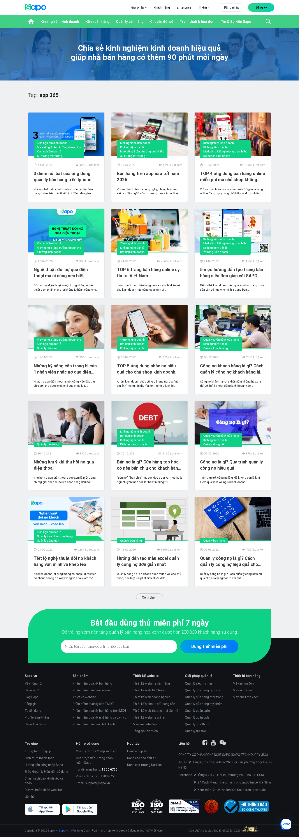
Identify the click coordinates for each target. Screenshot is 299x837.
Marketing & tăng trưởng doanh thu (59, 147)
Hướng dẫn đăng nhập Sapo (44, 765)
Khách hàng (162, 7)
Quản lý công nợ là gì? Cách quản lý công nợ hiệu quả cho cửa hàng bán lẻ (229, 561)
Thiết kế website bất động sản (154, 704)
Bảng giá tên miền (145, 731)
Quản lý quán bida (197, 717)
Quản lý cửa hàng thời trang (204, 697)
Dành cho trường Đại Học (144, 765)
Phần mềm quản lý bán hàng (92, 683)
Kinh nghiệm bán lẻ (49, 151)
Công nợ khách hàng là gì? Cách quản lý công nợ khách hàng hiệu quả (232, 369)
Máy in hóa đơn (243, 683)
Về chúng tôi (33, 683)
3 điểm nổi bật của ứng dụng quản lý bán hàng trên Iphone (62, 176)
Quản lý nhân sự (47, 348)
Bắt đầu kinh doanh (132, 252)
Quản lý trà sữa (195, 731)
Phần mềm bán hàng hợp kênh (94, 724)
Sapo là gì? (32, 690)
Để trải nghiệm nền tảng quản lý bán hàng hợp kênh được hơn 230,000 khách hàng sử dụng (149, 632)
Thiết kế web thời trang (149, 690)
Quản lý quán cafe (197, 711)
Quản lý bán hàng (48, 444)
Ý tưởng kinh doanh (49, 252)
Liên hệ (30, 797)
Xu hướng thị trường (49, 156)
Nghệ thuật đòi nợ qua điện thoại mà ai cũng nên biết (61, 272)
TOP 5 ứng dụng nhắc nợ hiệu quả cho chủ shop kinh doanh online (146, 369)
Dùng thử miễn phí (209, 646)
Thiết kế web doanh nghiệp (152, 697)
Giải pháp (138, 7)
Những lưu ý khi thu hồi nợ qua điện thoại (64, 465)
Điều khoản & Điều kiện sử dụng (46, 772)
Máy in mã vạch (243, 690)
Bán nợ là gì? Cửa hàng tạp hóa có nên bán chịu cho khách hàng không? (149, 465)
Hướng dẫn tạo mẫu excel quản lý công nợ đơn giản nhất (148, 561)
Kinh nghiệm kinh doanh (52, 143)
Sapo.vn (64, 830)
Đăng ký (261, 7)
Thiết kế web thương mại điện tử (155, 711)
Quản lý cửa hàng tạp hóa (202, 690)
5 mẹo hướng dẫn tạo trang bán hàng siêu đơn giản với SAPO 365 (231, 273)
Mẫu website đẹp (145, 724)
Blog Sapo (32, 697)
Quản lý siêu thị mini (199, 683)
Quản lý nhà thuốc (197, 724)
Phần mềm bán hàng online (92, 690)
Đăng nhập (231, 7)
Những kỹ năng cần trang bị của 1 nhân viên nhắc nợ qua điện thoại (65, 369)
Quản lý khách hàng (215, 348)
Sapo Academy (35, 724)
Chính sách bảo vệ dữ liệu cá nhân (44, 780)
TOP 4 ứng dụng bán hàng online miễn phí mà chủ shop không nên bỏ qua (232, 177)
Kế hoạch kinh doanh (216, 156)
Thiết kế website (84, 697)
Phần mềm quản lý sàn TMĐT (93, 704)
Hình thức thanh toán (39, 758)
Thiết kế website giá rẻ (149, 717)
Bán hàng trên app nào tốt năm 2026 (148, 176)
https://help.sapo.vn (102, 751)
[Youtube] (213, 743)
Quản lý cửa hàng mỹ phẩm (204, 704)
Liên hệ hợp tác (137, 751)
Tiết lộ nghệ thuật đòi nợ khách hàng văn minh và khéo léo (65, 561)
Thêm (203, 7)
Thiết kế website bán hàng (151, 683)
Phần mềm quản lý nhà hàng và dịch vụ (99, 717)
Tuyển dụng (33, 711)
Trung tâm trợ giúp (38, 751)
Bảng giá (31, 704)
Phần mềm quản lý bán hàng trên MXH (99, 711)
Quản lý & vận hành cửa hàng (221, 340)
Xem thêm (149, 597)
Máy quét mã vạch (246, 697)
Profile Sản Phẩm (37, 717)
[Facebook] (204, 743)
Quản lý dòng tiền (214, 444)
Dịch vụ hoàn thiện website (43, 790)
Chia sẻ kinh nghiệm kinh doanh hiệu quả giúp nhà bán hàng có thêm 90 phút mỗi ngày (149, 52)
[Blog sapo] (223, 743)
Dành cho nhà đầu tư (141, 758)
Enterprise (184, 7)
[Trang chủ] (31, 21)
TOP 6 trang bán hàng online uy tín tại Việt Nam (148, 272)
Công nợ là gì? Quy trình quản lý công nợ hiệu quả (231, 465)
